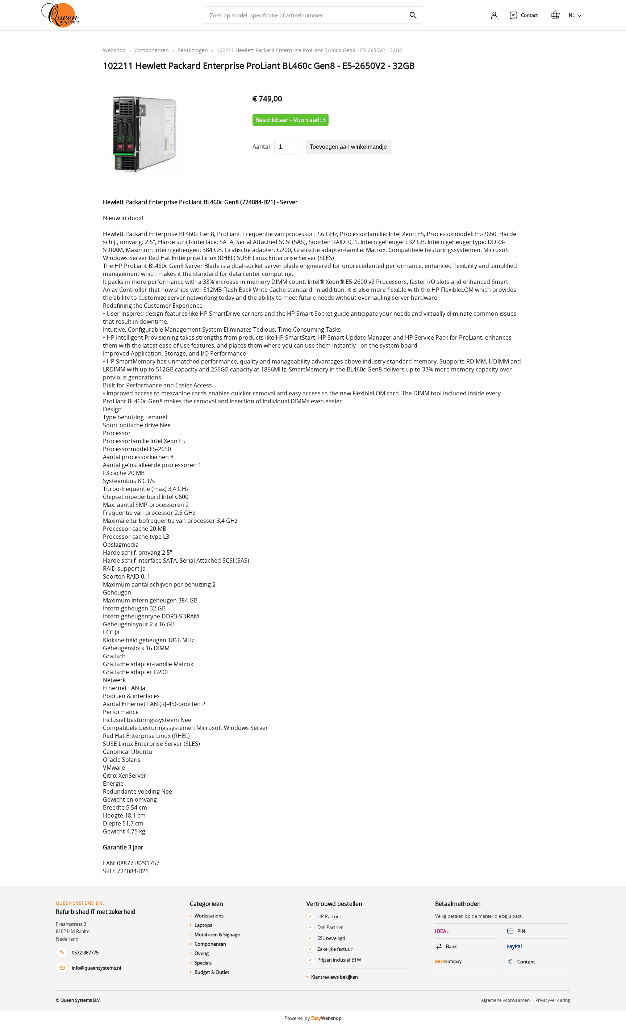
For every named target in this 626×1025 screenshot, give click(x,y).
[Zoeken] (413, 15)
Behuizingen (193, 50)
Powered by (313, 1018)
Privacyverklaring (552, 1000)
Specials (203, 962)
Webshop (114, 50)
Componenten (151, 50)
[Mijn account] (494, 15)
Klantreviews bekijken (334, 977)
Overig (202, 953)
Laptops (203, 925)
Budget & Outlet (212, 972)
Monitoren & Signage (217, 934)
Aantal (261, 147)
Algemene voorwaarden (505, 1000)
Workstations (209, 915)
